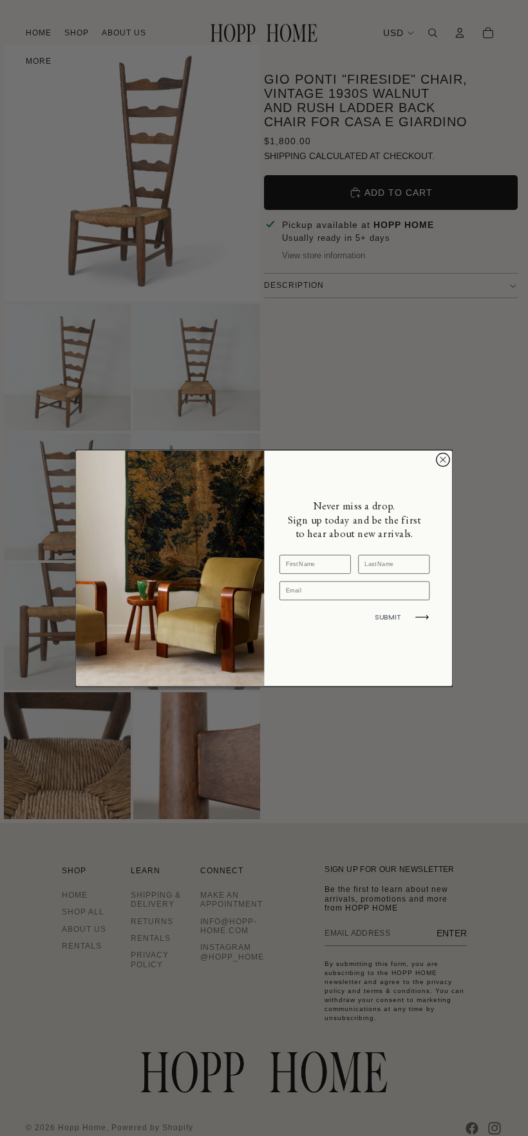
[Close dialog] (443, 459)
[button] (422, 616)
